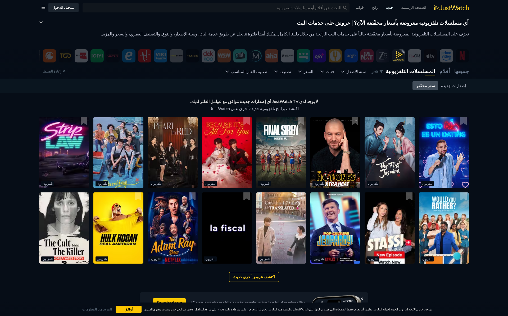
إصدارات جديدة (453, 85)
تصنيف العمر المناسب (248, 71)
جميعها (461, 71)
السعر (307, 71)
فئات (329, 71)
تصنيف (284, 71)
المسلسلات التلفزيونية (410, 71)
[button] (444, 152)
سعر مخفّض (425, 85)
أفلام (444, 71)
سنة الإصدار (355, 71)
